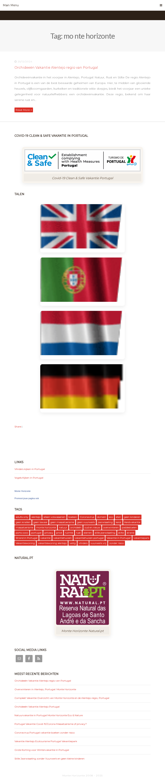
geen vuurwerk (86, 522)
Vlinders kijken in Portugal (29, 469)
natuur (63, 527)
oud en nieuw (92, 527)
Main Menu (11, 5)
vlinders (83, 543)
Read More (23, 109)
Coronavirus (87, 516)
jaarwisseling (105, 522)
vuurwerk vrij (98, 543)
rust (78, 532)
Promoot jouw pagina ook (26, 498)
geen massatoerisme (62, 522)
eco (111, 516)
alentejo (35, 516)
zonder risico (116, 543)
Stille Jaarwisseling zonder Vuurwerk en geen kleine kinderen (49, 758)
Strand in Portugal (26, 537)
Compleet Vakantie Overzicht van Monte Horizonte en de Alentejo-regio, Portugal (61, 697)
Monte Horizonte (22, 491)
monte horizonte (46, 527)
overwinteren (111, 527)
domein (101, 516)
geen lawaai (40, 522)
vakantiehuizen (63, 537)
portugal (36, 532)
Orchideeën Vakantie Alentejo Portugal (37, 706)
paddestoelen (129, 527)
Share (17, 426)
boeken (72, 516)
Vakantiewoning (25, 543)
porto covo (22, 532)
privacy (48, 532)
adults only (22, 516)
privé (59, 532)
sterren (88, 532)
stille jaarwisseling (105, 532)
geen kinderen (132, 516)
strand (130, 532)
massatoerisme (24, 527)
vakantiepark (141, 537)
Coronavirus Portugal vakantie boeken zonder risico (44, 732)
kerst (118, 522)
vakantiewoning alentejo (52, 543)
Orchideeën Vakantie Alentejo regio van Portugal (56, 67)
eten (118, 516)
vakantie (45, 537)
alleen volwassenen (54, 516)
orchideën (75, 527)
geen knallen (23, 522)
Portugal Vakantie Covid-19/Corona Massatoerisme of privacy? (50, 723)
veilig (73, 543)
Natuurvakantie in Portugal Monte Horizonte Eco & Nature (48, 715)
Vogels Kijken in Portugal (28, 477)
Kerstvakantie (132, 522)
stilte (121, 532)
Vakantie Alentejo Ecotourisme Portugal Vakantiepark (45, 741)
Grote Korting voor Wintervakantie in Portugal (41, 749)
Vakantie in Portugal (119, 537)
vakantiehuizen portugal (89, 537)
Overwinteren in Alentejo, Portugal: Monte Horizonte (45, 689)
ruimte (69, 532)
